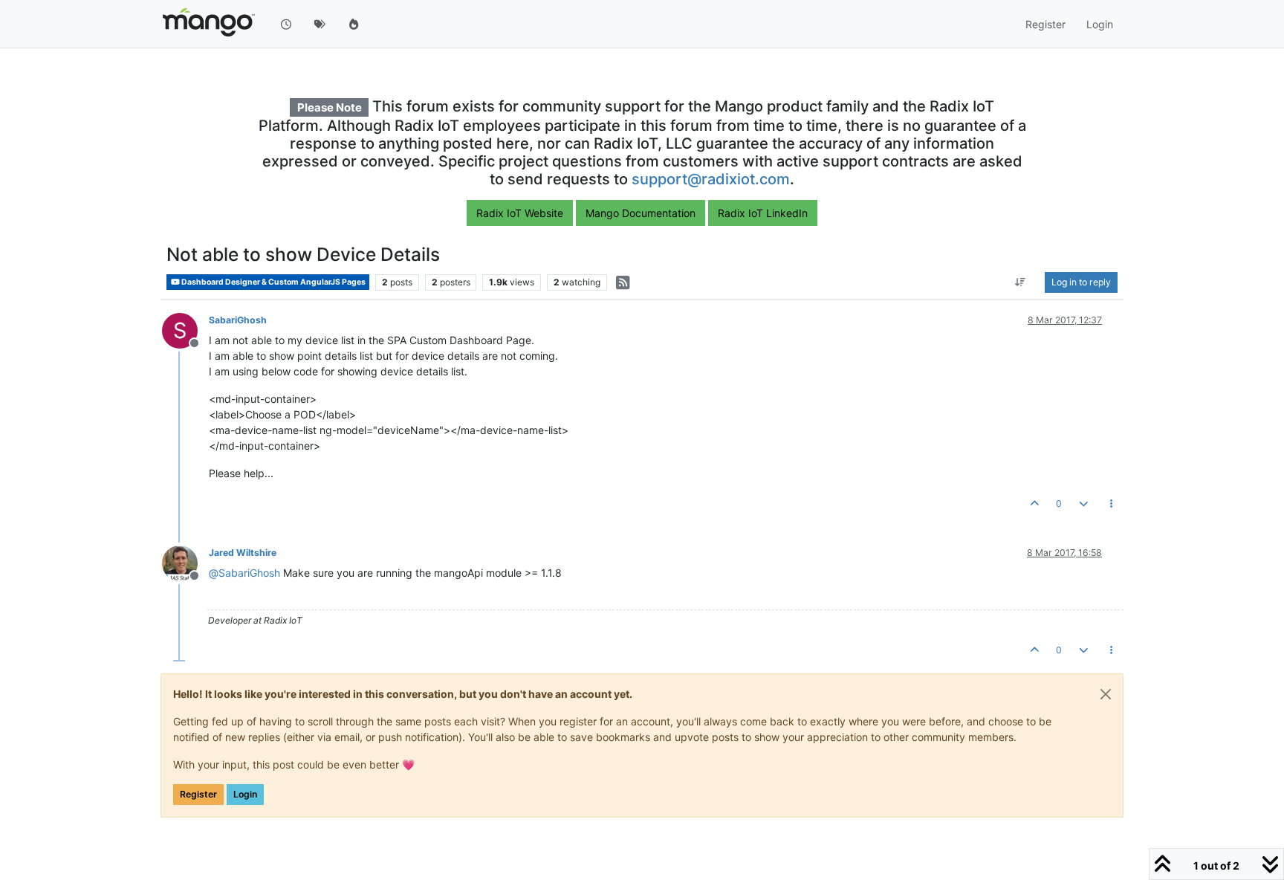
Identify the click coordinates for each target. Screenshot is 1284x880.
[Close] (1106, 694)
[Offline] (185, 562)
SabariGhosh (238, 320)
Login (245, 794)
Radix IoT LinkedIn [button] (763, 213)
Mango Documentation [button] (641, 213)
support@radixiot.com (711, 179)
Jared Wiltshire (242, 552)
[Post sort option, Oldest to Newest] (1020, 282)
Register (198, 794)
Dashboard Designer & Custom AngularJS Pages (273, 282)
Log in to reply (1081, 282)
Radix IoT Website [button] (519, 213)
